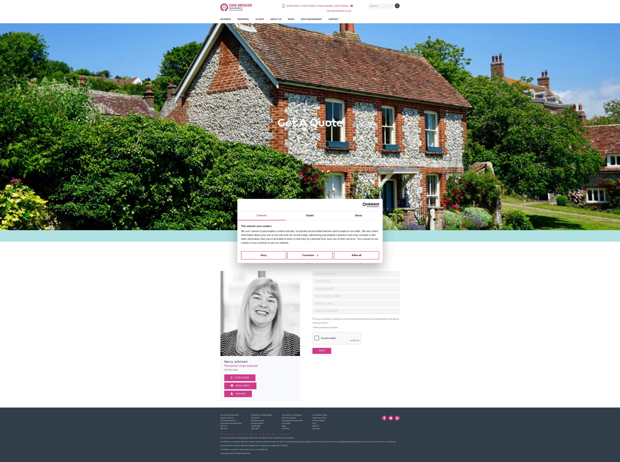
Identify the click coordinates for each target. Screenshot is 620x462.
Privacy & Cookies (254, 434)
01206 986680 (325, 6)
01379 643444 (341, 6)
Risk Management (311, 19)
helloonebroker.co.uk (339, 11)
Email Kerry (243, 386)
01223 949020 (242, 377)
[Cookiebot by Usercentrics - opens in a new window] (365, 205)
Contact (333, 19)
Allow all (356, 255)
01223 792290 (309, 6)
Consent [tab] (261, 215)
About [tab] (358, 215)
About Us (275, 19)
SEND (322, 350)
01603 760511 (293, 6)
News (291, 19)
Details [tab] (310, 215)
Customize (308, 255)
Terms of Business (282, 434)
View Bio (240, 394)
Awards (268, 434)
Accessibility (225, 434)
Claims (260, 19)
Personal (243, 19)
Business (225, 19)
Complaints (239, 434)
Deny (264, 255)
